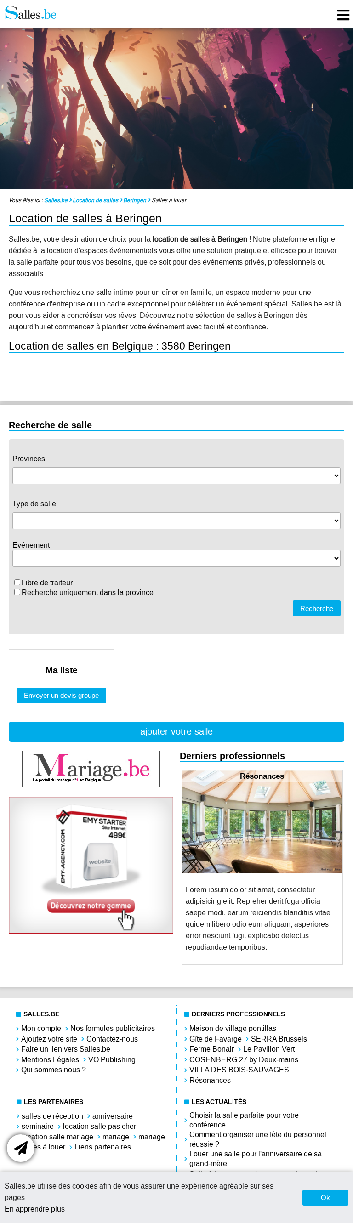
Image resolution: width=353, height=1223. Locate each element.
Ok (325, 1197)
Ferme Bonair (211, 1049)
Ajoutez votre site (49, 1039)
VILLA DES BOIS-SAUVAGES (239, 1070)
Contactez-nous (112, 1039)
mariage (115, 1137)
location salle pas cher (99, 1126)
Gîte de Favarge (215, 1039)
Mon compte (41, 1028)
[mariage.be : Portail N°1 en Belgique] (91, 785)
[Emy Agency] (91, 931)
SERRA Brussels (279, 1039)
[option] (262, 867)
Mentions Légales (50, 1059)
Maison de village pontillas (232, 1028)
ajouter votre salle (176, 731)
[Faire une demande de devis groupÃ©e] (20, 1148)
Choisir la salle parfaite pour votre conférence (244, 1120)
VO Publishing (112, 1059)
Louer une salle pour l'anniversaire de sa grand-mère (255, 1158)
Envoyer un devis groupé (61, 695)
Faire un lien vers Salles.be (65, 1049)
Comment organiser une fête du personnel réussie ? (257, 1139)
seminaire (38, 1126)
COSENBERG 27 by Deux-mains (243, 1059)
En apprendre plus (35, 1209)
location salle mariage (57, 1137)
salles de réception (52, 1116)
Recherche (316, 608)
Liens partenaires (102, 1147)
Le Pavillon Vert (269, 1049)
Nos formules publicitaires (112, 1028)
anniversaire (112, 1116)
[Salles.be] (30, 14)
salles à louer (43, 1147)
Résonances (210, 1080)
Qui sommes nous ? (53, 1070)
